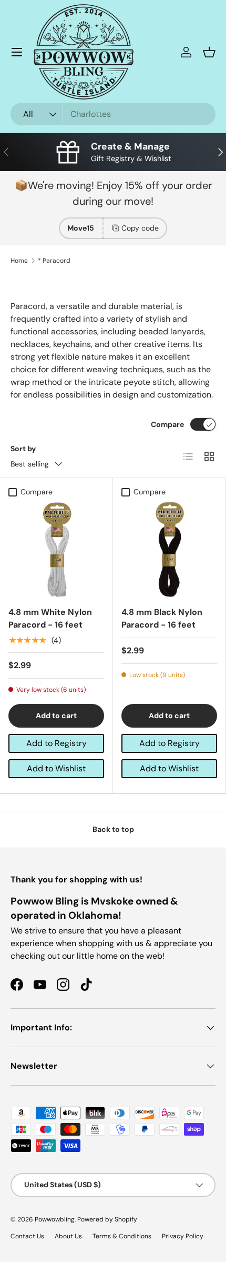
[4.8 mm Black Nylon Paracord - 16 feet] (169, 550)
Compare (167, 424)
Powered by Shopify (107, 1219)
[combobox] (113, 114)
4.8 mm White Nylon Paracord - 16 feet (50, 618)
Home (19, 260)
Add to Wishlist (56, 768)
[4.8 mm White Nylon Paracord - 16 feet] (56, 550)
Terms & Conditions (122, 1236)
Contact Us (27, 1236)
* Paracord (54, 260)
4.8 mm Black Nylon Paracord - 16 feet (161, 618)
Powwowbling (55, 1219)
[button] (209, 52)
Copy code (140, 228)
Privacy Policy (182, 1236)
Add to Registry (56, 743)
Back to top (113, 829)
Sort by (23, 448)
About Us (68, 1236)
